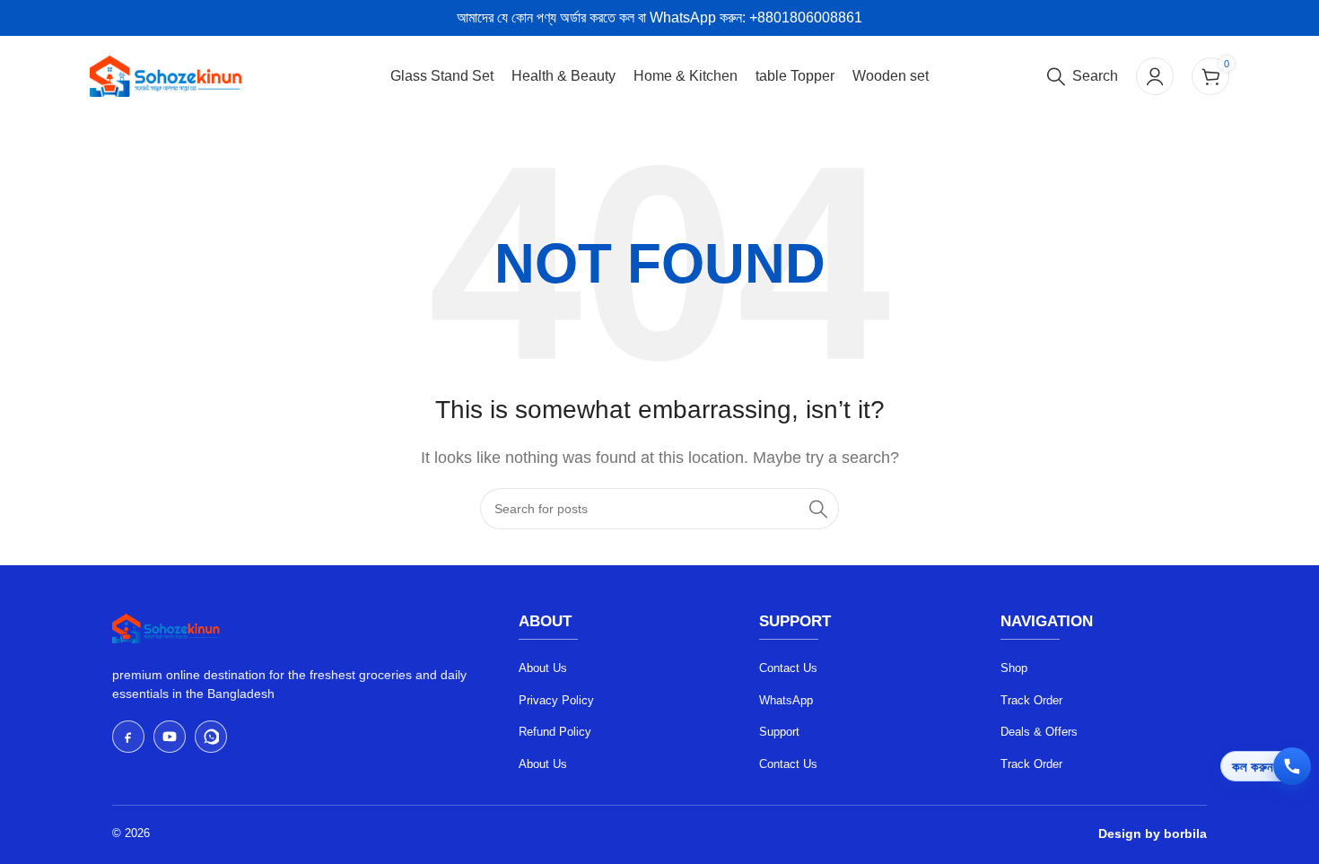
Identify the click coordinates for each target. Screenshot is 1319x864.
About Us (543, 668)
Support (779, 731)
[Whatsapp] (211, 736)
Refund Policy (555, 731)
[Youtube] (169, 736)
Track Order (1031, 700)
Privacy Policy (556, 700)
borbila (1185, 833)
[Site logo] (166, 75)
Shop (1013, 668)
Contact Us (788, 668)
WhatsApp (786, 700)
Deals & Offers (1039, 731)
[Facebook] (128, 736)
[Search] (818, 508)
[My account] (1155, 76)
